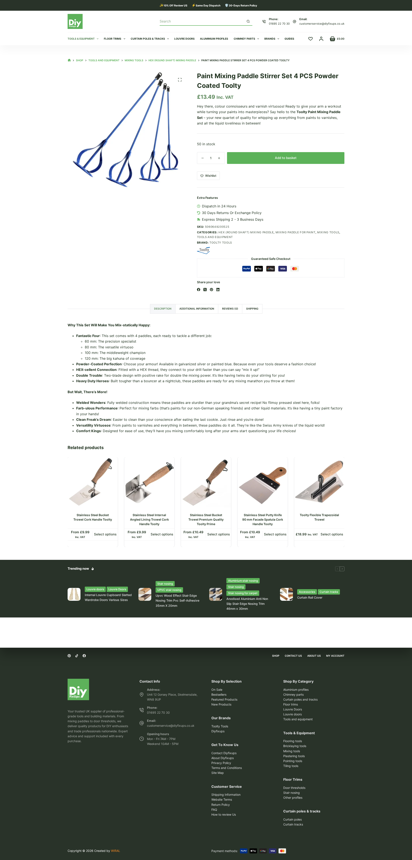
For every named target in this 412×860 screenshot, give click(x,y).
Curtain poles (292, 819)
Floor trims (112, 38)
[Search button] (248, 21)
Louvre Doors (117, 589)
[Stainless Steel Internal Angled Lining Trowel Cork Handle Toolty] (149, 482)
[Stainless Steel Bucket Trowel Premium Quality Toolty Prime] (206, 482)
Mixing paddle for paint (295, 232)
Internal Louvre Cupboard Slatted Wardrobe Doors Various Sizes (108, 597)
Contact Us (293, 655)
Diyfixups (217, 731)
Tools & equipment (81, 38)
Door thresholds (294, 788)
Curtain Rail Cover (309, 597)
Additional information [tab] (196, 308)
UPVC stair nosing (169, 590)
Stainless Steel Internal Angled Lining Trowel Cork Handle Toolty (149, 519)
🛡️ (241, 5)
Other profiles (292, 797)
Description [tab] (162, 308)
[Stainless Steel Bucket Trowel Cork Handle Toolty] (93, 482)
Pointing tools (292, 761)
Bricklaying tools (294, 746)
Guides (289, 38)
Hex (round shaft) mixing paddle (246, 232)
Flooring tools (292, 741)
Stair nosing (165, 583)
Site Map (217, 773)
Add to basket (286, 158)
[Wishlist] (310, 39)
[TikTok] (76, 655)
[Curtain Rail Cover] (286, 594)
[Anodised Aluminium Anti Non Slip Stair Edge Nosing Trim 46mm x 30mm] (215, 594)
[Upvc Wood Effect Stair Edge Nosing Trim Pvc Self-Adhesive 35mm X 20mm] (144, 594)
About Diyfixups (222, 758)
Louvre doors (184, 38)
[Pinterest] (211, 289)
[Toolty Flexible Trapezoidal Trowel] (319, 482)
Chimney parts (244, 38)
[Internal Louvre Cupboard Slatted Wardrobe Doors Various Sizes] (74, 594)
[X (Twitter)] (205, 289)
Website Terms (221, 799)
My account (335, 655)
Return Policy (220, 804)
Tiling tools (290, 766)
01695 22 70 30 (279, 23)
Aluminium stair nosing (243, 580)
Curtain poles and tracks (300, 699)
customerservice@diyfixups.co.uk (321, 23)
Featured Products (224, 699)
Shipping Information (226, 794)
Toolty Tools (220, 242)
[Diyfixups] (78, 681)
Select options (105, 534)
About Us (314, 655)
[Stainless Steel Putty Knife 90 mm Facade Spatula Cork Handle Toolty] (263, 482)
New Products (221, 704)
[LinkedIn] (218, 289)
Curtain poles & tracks (148, 38)
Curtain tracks (329, 591)
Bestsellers (218, 694)
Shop (275, 655)
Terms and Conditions (226, 768)
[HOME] (69, 60)
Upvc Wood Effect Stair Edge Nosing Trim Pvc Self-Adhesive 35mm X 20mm (177, 600)
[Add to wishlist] (114, 463)
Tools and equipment (215, 237)
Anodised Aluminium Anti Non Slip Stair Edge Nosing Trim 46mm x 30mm (247, 603)
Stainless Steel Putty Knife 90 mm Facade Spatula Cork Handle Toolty (262, 519)
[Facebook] (198, 289)
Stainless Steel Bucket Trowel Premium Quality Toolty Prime (206, 519)
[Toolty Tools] (203, 250)
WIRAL (115, 851)
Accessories (307, 591)
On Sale (216, 689)
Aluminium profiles (214, 38)
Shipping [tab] (252, 308)
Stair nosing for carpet (243, 593)
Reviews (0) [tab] (230, 308)
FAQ (214, 809)
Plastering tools (294, 756)
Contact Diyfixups (223, 753)
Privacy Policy (221, 763)
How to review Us (223, 814)
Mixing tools (328, 232)
